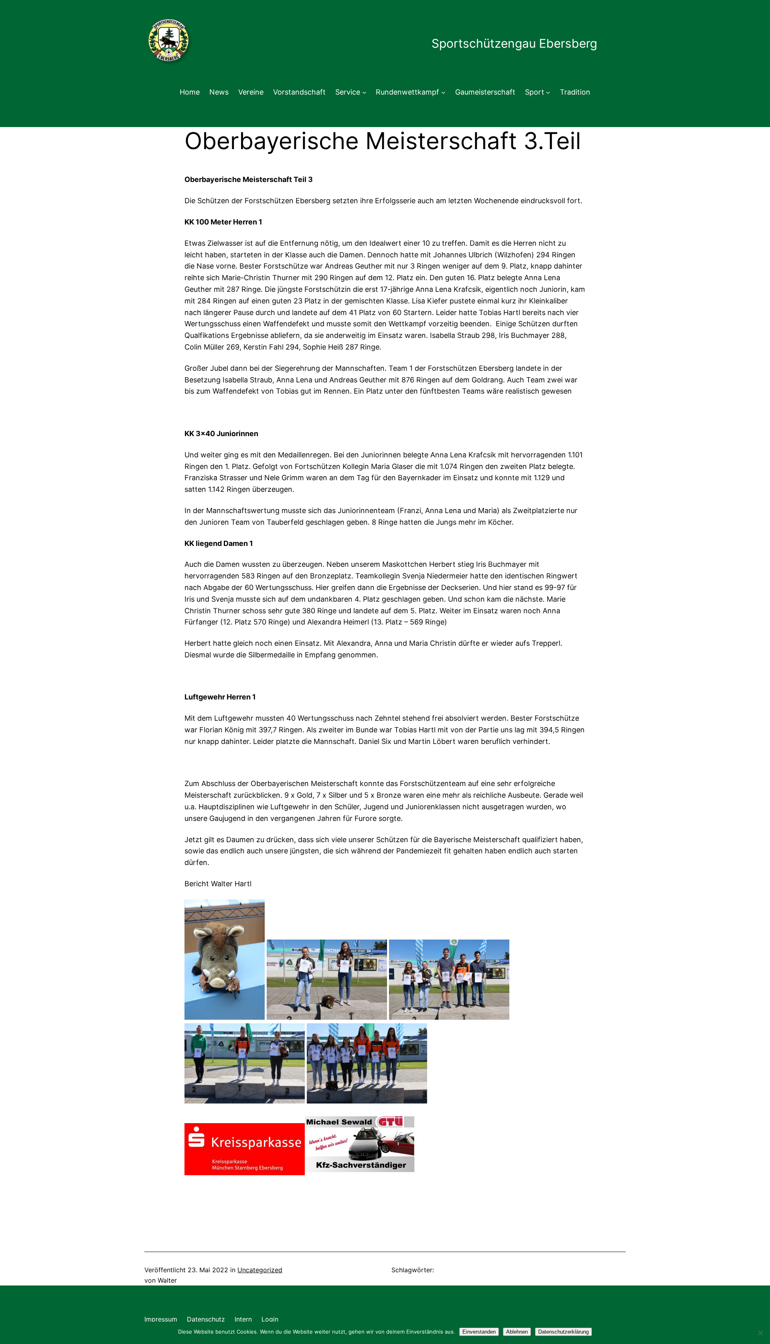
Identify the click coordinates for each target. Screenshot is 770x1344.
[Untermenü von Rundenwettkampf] (443, 92)
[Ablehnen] (760, 1333)
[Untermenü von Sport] (548, 92)
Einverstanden (479, 1332)
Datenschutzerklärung (563, 1332)
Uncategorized (259, 1270)
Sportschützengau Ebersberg (514, 43)
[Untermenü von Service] (364, 92)
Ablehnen (517, 1332)
